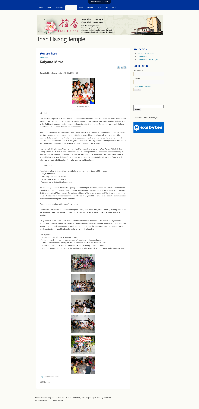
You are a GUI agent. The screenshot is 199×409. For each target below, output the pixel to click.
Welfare (90, 7)
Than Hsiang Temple (61, 39)
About (49, 7)
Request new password (142, 86)
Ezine (114, 7)
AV (107, 7)
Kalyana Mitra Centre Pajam (147, 59)
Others (99, 7)
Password (138, 78)
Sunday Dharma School (145, 53)
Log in (42, 377)
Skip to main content (99, 2)
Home (40, 7)
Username (138, 71)
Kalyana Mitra (141, 56)
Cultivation (59, 7)
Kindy (81, 7)
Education (71, 7)
